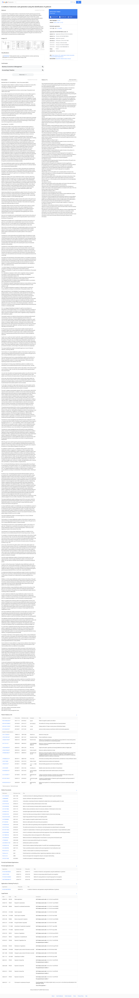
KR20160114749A (6, 726)
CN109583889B (5, 819)
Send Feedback (59, 996)
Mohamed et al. (5, 850)
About (53, 996)
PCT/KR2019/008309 (6, 876)
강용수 (58, 22)
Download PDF (54, 16)
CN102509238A (5, 806)
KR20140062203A (6, 720)
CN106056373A (5, 770)
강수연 (61, 22)
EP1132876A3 (5, 822)
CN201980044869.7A (6, 879)
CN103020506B (5, 832)
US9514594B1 (5, 768)
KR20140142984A (6, 723)
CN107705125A (5, 803)
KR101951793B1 (5, 778)
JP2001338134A (5, 737)
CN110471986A (5, 808)
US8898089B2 (5, 798)
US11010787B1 (5, 774)
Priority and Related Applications (56, 56)
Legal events (63, 55)
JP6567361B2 (5, 763)
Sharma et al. (5, 855)
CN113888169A (5, 835)
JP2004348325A (5, 747)
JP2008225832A (5, 752)
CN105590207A (5, 837)
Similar (70, 16)
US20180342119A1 (6, 842)
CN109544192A (5, 814)
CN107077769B (5, 858)
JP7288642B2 (5, 840)
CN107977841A (5, 827)
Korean (58, 20)
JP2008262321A (5, 758)
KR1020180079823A (6, 871)
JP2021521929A (5, 874)
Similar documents (70, 55)
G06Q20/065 (6, 56)
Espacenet (58, 58)
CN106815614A (5, 845)
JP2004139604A (5, 750)
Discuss (69, 58)
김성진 (55, 22)
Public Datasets (68, 996)
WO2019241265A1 (6, 816)
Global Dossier (64, 58)
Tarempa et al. (5, 853)
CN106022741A (5, 811)
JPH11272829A (5, 734)
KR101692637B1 (5, 729)
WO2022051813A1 (6, 782)
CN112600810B (5, 795)
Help (86, 996)
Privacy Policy (80, 996)
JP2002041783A (5, 739)
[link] (23, 56)
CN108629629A (5, 824)
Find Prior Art (63, 16)
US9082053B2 (5, 801)
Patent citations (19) (56, 55)
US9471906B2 (5, 761)
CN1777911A (5, 743)
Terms (74, 996)
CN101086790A (5, 848)
